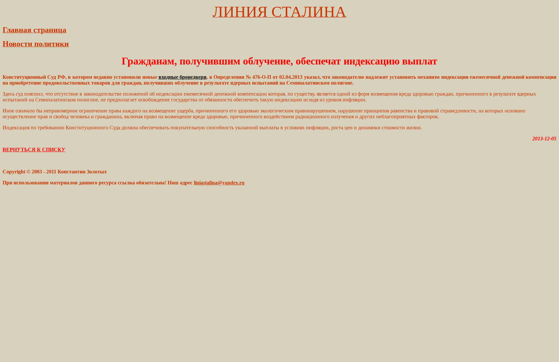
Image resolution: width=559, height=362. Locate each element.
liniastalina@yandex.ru (219, 182)
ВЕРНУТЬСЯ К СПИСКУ (34, 149)
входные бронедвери (182, 77)
